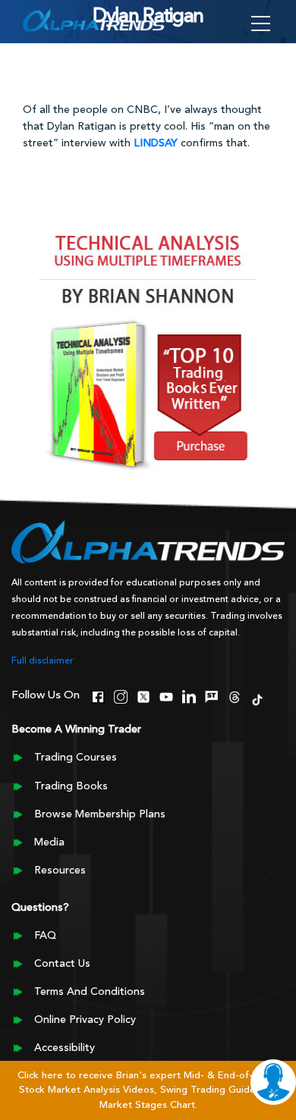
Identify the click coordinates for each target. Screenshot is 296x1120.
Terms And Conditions (89, 992)
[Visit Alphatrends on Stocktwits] (212, 695)
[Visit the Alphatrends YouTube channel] (166, 695)
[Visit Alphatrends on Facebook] (98, 695)
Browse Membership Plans (99, 814)
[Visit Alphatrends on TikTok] (257, 698)
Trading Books (71, 786)
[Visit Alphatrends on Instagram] (121, 695)
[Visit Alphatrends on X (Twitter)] (143, 695)
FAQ (45, 935)
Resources (60, 870)
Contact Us (62, 963)
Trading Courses (75, 757)
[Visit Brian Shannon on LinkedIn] (189, 695)
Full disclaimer (42, 661)
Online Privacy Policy (85, 1020)
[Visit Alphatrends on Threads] (234, 695)
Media (49, 842)
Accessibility (64, 1048)
